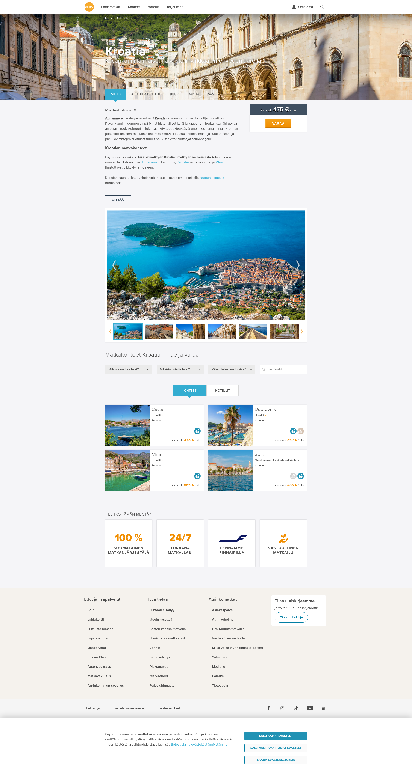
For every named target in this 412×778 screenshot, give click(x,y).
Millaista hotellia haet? (175, 369)
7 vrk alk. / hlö (278, 110)
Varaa (278, 123)
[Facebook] (269, 708)
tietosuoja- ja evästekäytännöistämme (199, 744)
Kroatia (156, 420)
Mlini (219, 162)
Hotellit (222, 390)
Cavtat (157, 409)
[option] (206, 265)
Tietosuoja (93, 708)
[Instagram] (282, 708)
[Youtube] (310, 708)
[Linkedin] (324, 708)
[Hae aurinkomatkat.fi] (322, 7)
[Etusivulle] (89, 7)
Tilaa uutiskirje (291, 617)
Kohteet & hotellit (146, 94)
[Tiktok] (296, 708)
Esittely (115, 94)
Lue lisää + (118, 200)
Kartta (193, 94)
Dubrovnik (265, 409)
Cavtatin (183, 162)
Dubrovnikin (151, 162)
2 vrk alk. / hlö (289, 485)
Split (259, 454)
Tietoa (174, 94)
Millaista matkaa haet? (123, 369)
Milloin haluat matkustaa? (229, 369)
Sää (211, 94)
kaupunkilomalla (212, 178)
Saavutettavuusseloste (129, 708)
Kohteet (189, 390)
